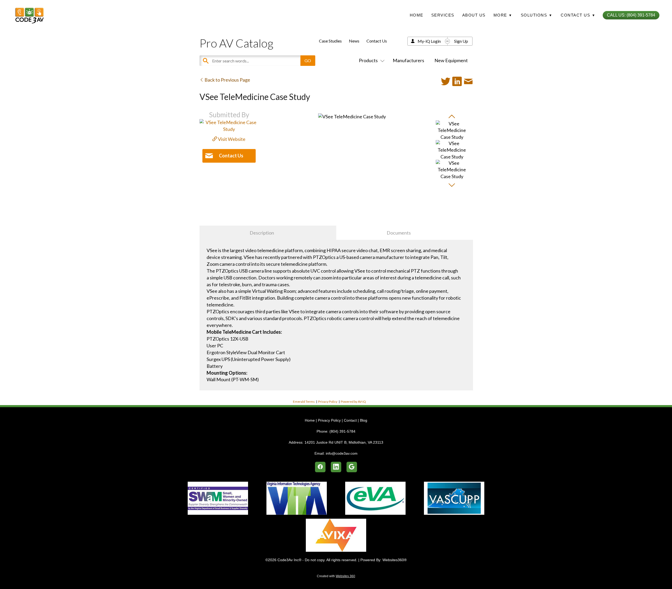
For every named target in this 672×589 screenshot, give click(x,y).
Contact (350, 420)
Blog (363, 420)
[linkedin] (336, 467)
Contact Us (376, 40)
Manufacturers (408, 60)
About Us (474, 15)
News (354, 40)
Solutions (536, 15)
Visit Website (231, 139)
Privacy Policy (327, 402)
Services (442, 15)
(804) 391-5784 (342, 431)
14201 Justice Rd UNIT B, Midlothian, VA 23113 (343, 442)
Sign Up (461, 41)
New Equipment (451, 60)
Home (416, 15)
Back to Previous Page (227, 80)
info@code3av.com (342, 453)
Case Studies (330, 40)
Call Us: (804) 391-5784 (631, 15)
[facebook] (320, 467)
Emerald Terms (304, 402)
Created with (336, 576)
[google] (351, 467)
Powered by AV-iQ (353, 402)
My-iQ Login (429, 41)
